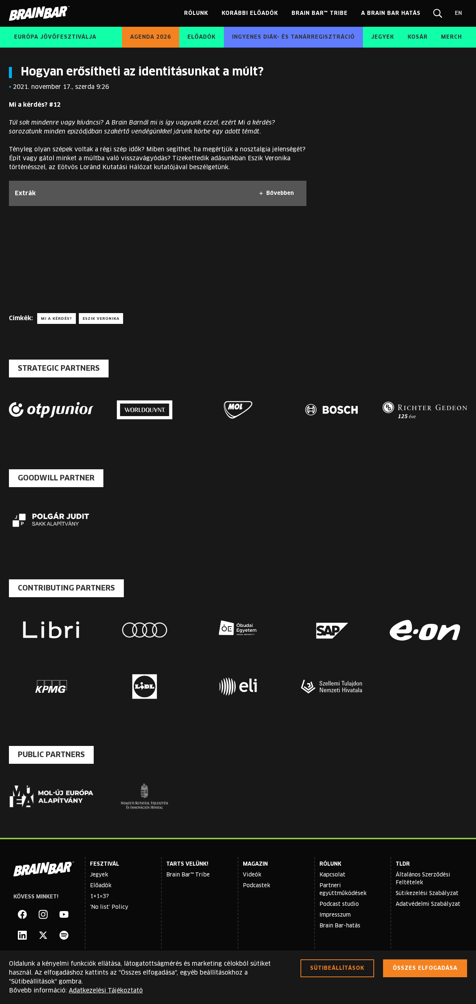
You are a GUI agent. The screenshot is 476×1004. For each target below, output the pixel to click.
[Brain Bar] (41, 13)
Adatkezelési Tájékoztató (106, 991)
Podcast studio (339, 904)
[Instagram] (43, 914)
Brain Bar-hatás (339, 926)
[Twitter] (43, 935)
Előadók (101, 885)
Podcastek (256, 885)
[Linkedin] (22, 935)
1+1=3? (99, 896)
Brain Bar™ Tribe (188, 875)
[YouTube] (64, 914)
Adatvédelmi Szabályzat (428, 904)
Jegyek (99, 875)
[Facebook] (22, 914)
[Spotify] (64, 935)
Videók (252, 875)
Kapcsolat (332, 875)
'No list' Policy (109, 907)
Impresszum (335, 915)
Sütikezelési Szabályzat (427, 893)
